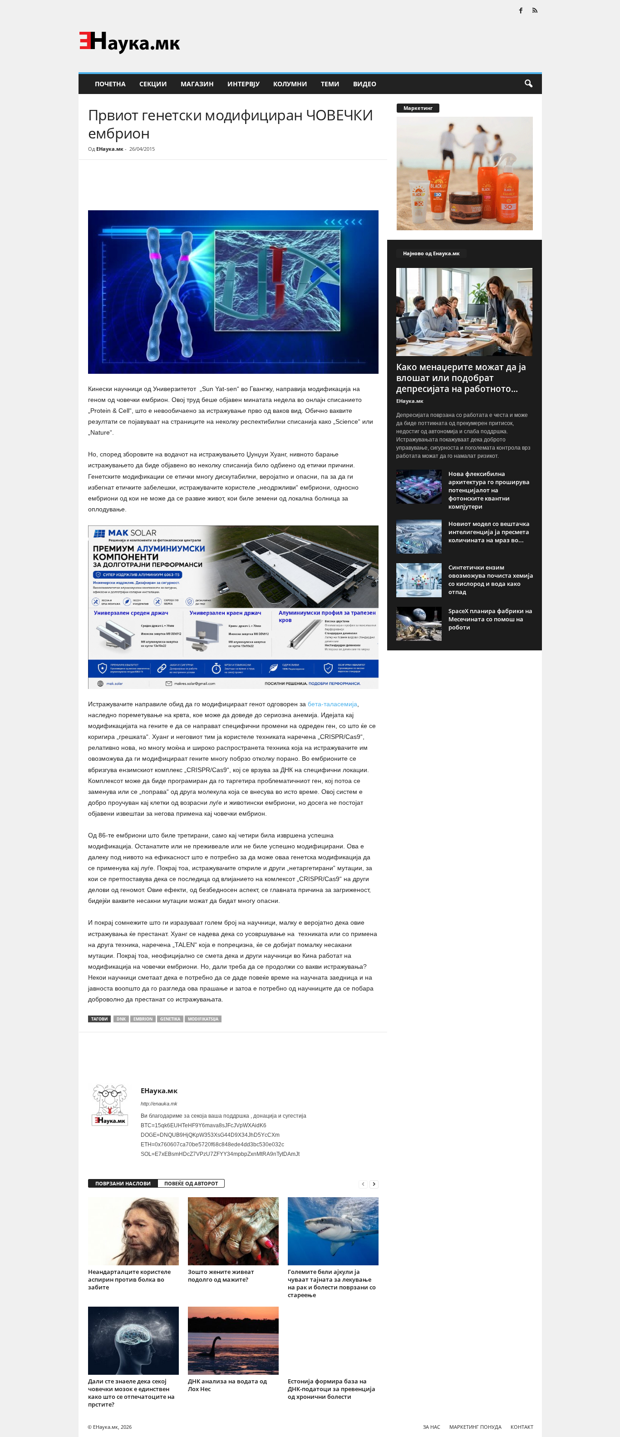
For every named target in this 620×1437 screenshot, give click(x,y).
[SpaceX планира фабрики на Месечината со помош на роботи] (419, 624)
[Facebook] (521, 11)
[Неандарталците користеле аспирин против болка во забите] (133, 1231)
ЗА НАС (431, 1426)
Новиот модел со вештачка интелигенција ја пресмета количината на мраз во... (489, 532)
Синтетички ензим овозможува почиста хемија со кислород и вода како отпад (490, 579)
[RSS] (535, 11)
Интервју (243, 83)
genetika (170, 1019)
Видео (364, 83)
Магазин (197, 83)
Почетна (110, 83)
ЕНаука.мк (109, 148)
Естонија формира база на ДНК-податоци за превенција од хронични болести (331, 1389)
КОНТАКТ (522, 1426)
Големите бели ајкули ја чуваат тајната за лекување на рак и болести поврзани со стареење (332, 1283)
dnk (121, 1019)
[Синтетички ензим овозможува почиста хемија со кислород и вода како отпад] (419, 580)
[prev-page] (363, 1184)
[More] (172, 187)
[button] (528, 84)
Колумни (290, 83)
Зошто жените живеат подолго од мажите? (221, 1275)
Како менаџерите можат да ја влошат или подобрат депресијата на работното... (461, 378)
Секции (153, 83)
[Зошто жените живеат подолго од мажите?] (233, 1231)
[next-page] (374, 1184)
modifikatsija (203, 1019)
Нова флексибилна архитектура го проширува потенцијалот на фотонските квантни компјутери (489, 490)
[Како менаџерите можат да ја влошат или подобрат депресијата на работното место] (464, 312)
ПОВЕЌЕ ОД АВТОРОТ (191, 1183)
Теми (330, 83)
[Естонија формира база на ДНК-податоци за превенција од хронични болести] (333, 1341)
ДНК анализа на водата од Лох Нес (227, 1385)
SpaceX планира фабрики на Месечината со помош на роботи (490, 619)
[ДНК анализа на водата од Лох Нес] (233, 1341)
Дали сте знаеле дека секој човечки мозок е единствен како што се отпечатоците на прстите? (131, 1392)
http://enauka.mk (159, 1103)
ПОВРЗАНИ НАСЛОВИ (123, 1183)
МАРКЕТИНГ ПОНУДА (475, 1426)
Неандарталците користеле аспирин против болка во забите (129, 1279)
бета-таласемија (332, 704)
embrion (143, 1019)
